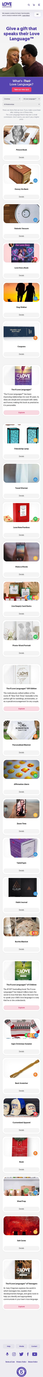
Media (21, 1346)
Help (8, 1346)
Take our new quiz (21, 89)
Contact (34, 1346)
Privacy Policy (21, 1362)
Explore (21, 412)
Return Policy (33, 1362)
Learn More (26, 15)
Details (21, 158)
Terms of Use (10, 1362)
